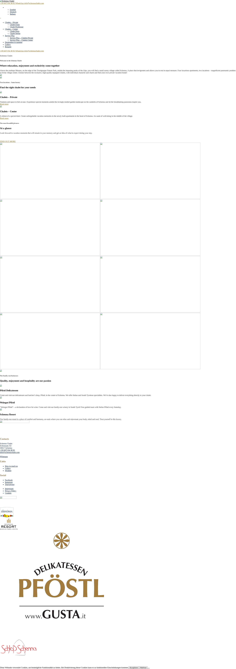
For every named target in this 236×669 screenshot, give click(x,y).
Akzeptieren (134, 668)
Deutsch (13, 12)
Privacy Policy (10, 491)
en (6, 7)
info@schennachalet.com (34, 51)
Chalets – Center (11, 29)
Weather (8, 471)
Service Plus (10, 36)
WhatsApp (19, 51)
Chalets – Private (11, 22)
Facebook (9, 480)
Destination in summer (13, 42)
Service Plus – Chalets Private (21, 38)
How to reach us (11, 466)
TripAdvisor (9, 484)
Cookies (8, 493)
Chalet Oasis (15, 25)
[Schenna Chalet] (7, 1)
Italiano (13, 14)
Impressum (9, 489)
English (13, 10)
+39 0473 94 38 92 (7, 51)
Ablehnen (143, 668)
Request (8, 47)
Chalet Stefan (15, 33)
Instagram (9, 482)
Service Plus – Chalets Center (21, 40)
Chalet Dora (14, 31)
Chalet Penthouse (16, 27)
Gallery (8, 45)
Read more (4, 104)
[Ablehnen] (149, 668)
